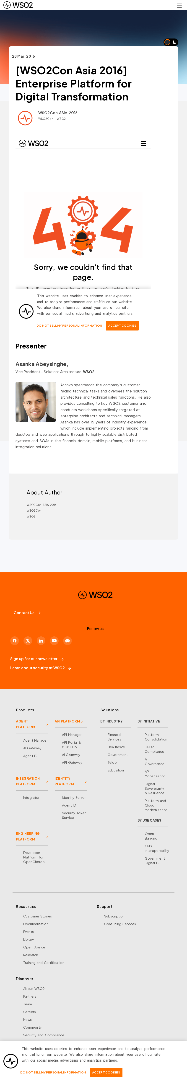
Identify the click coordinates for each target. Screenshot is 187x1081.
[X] (27, 640)
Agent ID (30, 756)
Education (116, 770)
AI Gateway (32, 748)
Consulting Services (120, 924)
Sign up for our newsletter (33, 658)
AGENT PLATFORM (25, 724)
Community (32, 1027)
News (27, 1019)
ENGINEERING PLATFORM (28, 836)
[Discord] (67, 640)
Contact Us (24, 612)
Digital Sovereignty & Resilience (155, 788)
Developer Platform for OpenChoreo (34, 857)
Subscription (114, 916)
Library (28, 939)
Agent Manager (35, 740)
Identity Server (74, 797)
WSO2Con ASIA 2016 (58, 112)
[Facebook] (14, 640)
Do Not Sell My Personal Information (53, 1072)
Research (30, 955)
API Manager (72, 735)
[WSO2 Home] (18, 5)
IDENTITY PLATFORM (64, 781)
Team (27, 1004)
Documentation (36, 924)
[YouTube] (54, 640)
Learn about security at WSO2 (37, 667)
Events (28, 932)
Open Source (34, 947)
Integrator (31, 797)
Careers (29, 1012)
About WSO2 (34, 988)
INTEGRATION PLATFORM (28, 781)
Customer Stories (37, 916)
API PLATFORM (67, 721)
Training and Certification (43, 963)
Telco (112, 762)
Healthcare (116, 747)
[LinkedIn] (41, 640)
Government (118, 755)
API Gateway (72, 762)
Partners (29, 996)
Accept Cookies (106, 1072)
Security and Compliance (43, 1035)
